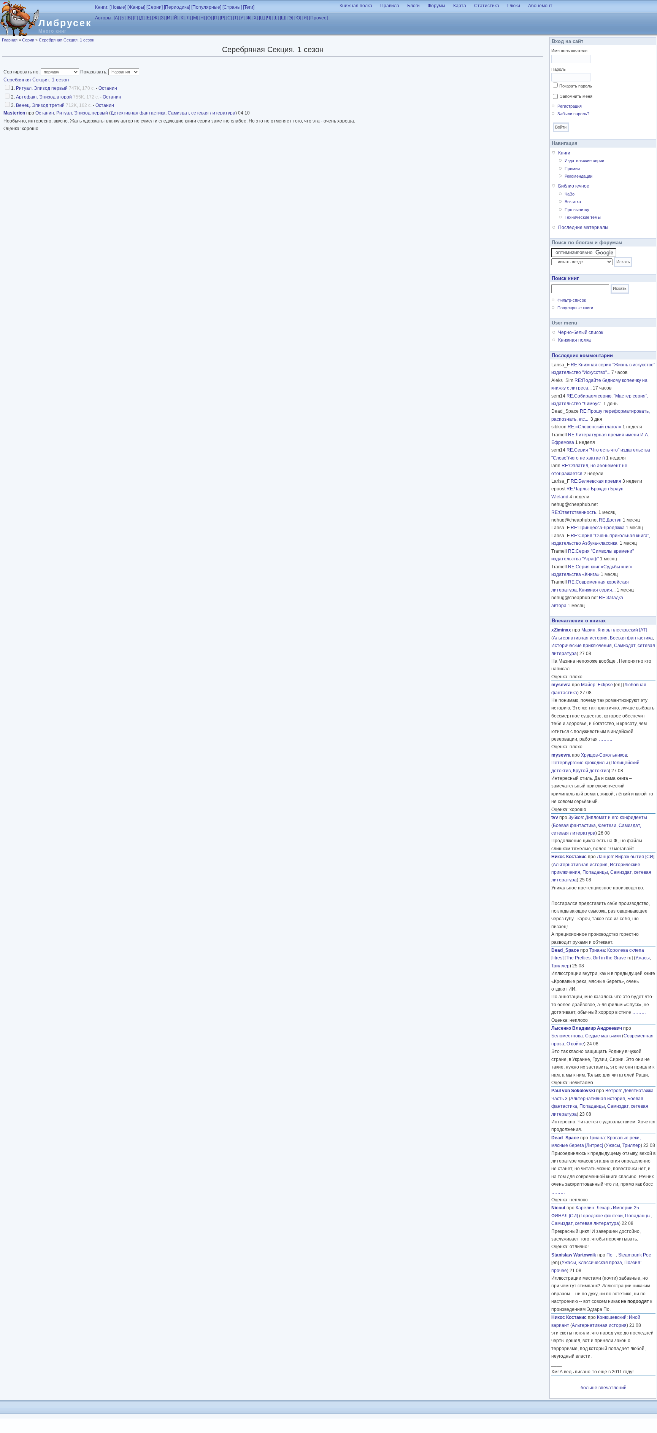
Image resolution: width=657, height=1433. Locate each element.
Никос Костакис (569, 856)
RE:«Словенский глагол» (594, 426)
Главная (9, 40)
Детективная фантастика (138, 113)
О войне (575, 1044)
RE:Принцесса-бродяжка (598, 527)
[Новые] (118, 7)
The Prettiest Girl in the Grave (596, 958)
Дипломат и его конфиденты (616, 817)
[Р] (222, 18)
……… (606, 739)
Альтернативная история (580, 638)
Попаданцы (595, 872)
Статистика (486, 5)
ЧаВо (569, 194)
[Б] (122, 18)
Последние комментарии (582, 355)
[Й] (175, 18)
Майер (588, 684)
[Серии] (154, 7)
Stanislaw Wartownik (573, 1255)
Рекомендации (578, 176)
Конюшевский (612, 1317)
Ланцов (605, 856)
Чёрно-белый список (580, 332)
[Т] (235, 18)
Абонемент (540, 5)
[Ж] (155, 18)
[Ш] (275, 18)
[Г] (135, 18)
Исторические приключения (581, 645)
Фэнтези (607, 825)
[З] (162, 18)
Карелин (585, 1207)
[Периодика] (177, 7)
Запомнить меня (576, 96)
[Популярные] (206, 7)
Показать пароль (575, 86)
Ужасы (642, 958)
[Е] (148, 18)
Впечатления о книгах (579, 620)
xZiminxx (561, 630)
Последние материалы (583, 227)
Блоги (413, 5)
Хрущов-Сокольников (604, 755)
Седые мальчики (603, 1036)
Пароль (558, 69)
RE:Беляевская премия (596, 481)
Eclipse (605, 684)
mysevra (561, 684)
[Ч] (268, 18)
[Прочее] (318, 18)
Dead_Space (565, 950)
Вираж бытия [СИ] (634, 856)
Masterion (14, 113)
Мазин (588, 630)
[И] (168, 18)
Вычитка (573, 201)
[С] (229, 18)
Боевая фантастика (631, 638)
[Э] (290, 18)
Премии (572, 168)
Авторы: (104, 18)
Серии (28, 40)
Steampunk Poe (634, 1255)
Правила (389, 5)
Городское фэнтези (602, 1215)
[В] (129, 18)
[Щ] (283, 18)
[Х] (255, 18)
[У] (241, 18)
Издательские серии (584, 160)
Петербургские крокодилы (579, 762)
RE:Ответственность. (574, 512)
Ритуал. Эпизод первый (42, 88)
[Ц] (262, 18)
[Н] (202, 18)
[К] (181, 18)
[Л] (188, 18)
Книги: (101, 7)
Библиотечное (573, 186)
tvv (554, 817)
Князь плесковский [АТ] (622, 630)
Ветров (613, 1090)
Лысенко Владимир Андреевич (586, 1028)
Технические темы (583, 217)
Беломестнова (567, 1036)
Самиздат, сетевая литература (201, 113)
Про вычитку (577, 209)
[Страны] (232, 7)
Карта (459, 5)
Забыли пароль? (573, 113)
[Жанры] (136, 7)
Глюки (513, 5)
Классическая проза (600, 1262)
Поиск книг (565, 278)
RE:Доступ (610, 520)
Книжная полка (356, 5)
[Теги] (248, 7)
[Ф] (248, 18)
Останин (107, 88)
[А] (116, 18)
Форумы (436, 5)
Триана (597, 950)
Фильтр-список (571, 300)
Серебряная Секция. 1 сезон (66, 40)
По (611, 1255)
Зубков (575, 817)
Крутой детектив (591, 770)
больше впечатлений (604, 1387)
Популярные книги (575, 307)
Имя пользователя (569, 50)
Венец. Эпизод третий (40, 105)
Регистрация (569, 106)
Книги (564, 153)
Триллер (560, 966)
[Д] (141, 18)
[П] (216, 18)
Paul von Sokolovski (573, 1090)
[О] (209, 18)
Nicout (558, 1207)
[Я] (305, 18)
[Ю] (297, 18)
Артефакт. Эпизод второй (44, 97)
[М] (195, 18)
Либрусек (65, 22)
